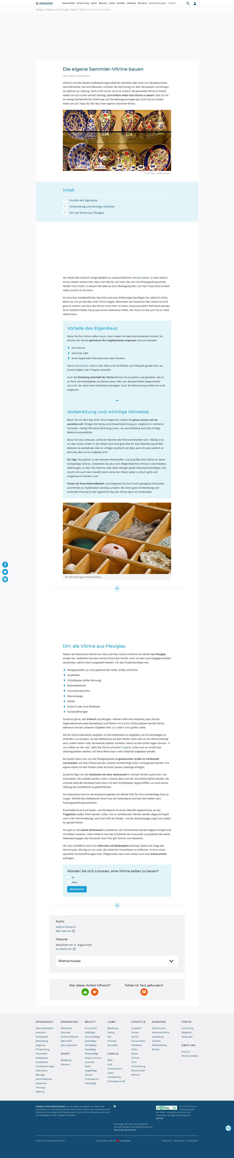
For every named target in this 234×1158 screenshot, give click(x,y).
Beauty (103, 3)
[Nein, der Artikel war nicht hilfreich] (94, 992)
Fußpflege (90, 1032)
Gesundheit (68, 3)
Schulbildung (114, 1077)
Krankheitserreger (45, 1066)
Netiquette (187, 1036)
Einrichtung (62, 9)
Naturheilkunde (44, 1079)
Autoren (186, 1051)
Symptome (41, 1083)
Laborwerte (42, 1070)
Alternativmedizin (45, 1028)
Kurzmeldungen (158, 3)
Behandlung (42, 1040)
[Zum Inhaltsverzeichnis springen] (117, 400)
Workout (65, 1064)
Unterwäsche (91, 1079)
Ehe (109, 1036)
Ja (73, 877)
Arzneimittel (42, 1036)
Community (188, 1028)
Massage (40, 1074)
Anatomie (41, 1032)
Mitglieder (187, 1032)
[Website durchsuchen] (188, 3)
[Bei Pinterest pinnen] (5, 579)
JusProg (159, 1118)
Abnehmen (66, 1028)
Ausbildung (158, 1036)
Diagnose (40, 1045)
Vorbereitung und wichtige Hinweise (92, 206)
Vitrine (83, 9)
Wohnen (50, 9)
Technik (135, 1057)
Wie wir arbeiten (190, 1055)
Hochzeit (112, 1040)
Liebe (112, 3)
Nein (74, 882)
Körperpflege (91, 1053)
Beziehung (113, 1028)
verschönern (81, 365)
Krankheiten (42, 1062)
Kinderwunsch (115, 1068)
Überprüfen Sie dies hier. (125, 1130)
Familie (121, 3)
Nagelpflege (91, 1070)
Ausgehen (136, 1028)
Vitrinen (137, 277)
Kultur (134, 1049)
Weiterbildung (159, 1045)
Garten (135, 1036)
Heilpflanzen (42, 1057)
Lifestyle (131, 3)
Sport (94, 3)
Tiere (133, 1062)
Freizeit (135, 1032)
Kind (110, 1064)
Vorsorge (40, 1087)
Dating (111, 1032)
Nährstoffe (66, 1040)
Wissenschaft (138, 1070)
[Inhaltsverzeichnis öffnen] (228, 1128)
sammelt (72, 385)
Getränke (65, 1032)
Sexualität (113, 1045)
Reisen (134, 1053)
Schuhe (88, 1074)
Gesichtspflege (92, 1036)
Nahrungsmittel (69, 1045)
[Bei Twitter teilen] (5, 572)
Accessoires (91, 1028)
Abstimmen (77, 889)
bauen (102, 336)
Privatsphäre (192, 1140)
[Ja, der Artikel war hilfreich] (85, 992)
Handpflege (91, 1045)
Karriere (142, 3)
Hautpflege (90, 1049)
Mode (88, 1066)
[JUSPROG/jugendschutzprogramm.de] (166, 1107)
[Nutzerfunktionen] (194, 3)
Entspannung (42, 1049)
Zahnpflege (90, 1083)
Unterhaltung (138, 1066)
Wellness (40, 1091)
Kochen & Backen (70, 1036)
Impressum (167, 1140)
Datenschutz (179, 1140)
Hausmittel (41, 1053)
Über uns (189, 1045)
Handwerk (136, 1045)
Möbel (74, 9)
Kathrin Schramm (66, 927)
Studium (156, 1040)
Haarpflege (90, 1040)
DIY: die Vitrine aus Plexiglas (86, 213)
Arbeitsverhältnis (161, 1032)
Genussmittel (138, 1040)
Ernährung (83, 3)
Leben (111, 1072)
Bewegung (66, 1060)
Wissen (155, 1049)
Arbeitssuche (158, 1028)
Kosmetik (89, 1062)
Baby (110, 1060)
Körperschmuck (93, 1057)
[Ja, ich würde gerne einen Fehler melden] (144, 992)
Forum (172, 3)
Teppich (126, 747)
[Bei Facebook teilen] (5, 565)
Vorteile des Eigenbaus (83, 200)
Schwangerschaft (116, 1081)
